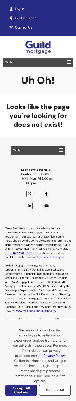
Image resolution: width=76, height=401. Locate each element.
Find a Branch (25, 18)
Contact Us (23, 27)
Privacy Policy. (54, 355)
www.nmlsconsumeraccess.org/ (36, 311)
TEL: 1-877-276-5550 (18, 253)
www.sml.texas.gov (51, 257)
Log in (19, 9)
